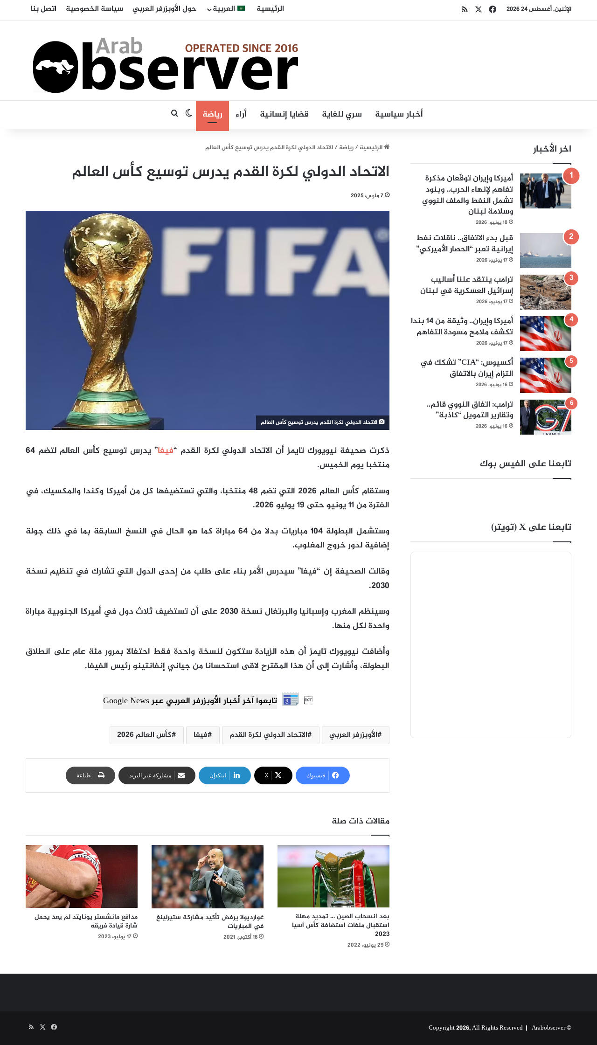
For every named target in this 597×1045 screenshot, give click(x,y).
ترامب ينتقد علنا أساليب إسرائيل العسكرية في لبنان (466, 285)
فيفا (166, 451)
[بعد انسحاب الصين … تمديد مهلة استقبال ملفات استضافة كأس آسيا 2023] (333, 876)
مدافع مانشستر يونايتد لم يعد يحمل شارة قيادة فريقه (86, 921)
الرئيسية (270, 9)
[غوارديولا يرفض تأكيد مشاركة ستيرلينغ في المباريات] (208, 876)
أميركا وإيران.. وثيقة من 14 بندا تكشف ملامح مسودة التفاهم (462, 327)
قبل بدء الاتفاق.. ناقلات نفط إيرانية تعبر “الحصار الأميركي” (464, 244)
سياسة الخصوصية (94, 9)
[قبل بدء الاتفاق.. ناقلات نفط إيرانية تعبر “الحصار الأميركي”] (545, 250)
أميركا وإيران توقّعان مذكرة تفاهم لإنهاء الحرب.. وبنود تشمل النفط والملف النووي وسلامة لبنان (467, 195)
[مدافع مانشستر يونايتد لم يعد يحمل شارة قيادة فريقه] (82, 876)
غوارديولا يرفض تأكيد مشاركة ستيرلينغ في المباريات (210, 922)
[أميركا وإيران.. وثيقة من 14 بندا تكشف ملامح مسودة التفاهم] (545, 333)
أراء (241, 115)
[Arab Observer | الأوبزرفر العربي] (165, 61)
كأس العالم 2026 (144, 735)
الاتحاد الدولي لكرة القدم (268, 735)
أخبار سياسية (399, 115)
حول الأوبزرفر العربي (164, 9)
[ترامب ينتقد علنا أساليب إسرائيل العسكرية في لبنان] (545, 292)
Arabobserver (548, 1028)
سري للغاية (342, 115)
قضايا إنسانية (284, 115)
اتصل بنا (43, 9)
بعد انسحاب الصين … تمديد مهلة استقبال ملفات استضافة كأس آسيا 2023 (340, 925)
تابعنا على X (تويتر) (531, 527)
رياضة (212, 115)
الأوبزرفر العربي (353, 735)
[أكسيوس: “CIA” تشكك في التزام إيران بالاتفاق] (545, 375)
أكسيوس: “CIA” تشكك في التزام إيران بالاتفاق (466, 368)
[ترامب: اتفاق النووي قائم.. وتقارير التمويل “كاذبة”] (545, 417)
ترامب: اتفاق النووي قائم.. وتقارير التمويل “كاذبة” (470, 410)
